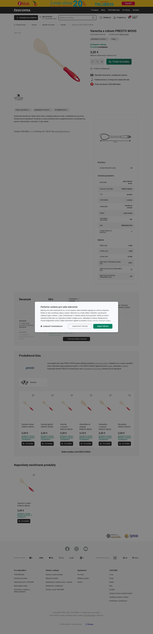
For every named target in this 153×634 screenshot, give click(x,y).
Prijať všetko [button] (102, 326)
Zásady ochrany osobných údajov (99, 321)
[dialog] (76, 317)
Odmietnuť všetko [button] (80, 326)
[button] (52, 326)
